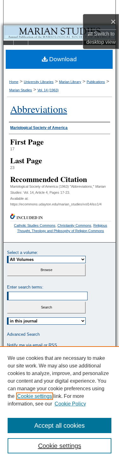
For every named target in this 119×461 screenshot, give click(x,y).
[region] (59, 403)
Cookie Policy (70, 403)
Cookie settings (34, 396)
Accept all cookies (59, 425)
